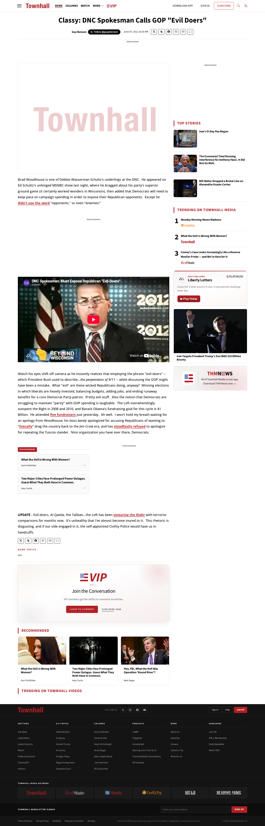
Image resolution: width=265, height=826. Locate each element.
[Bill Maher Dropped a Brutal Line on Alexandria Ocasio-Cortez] (185, 188)
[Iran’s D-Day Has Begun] (185, 139)
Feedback (56, 821)
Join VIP (240, 709)
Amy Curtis (77, 680)
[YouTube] (144, 710)
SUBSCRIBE (224, 6)
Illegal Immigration (65, 762)
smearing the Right (129, 515)
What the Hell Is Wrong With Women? (38, 670)
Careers (174, 744)
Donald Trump (63, 744)
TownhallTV (23, 762)
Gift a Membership (218, 738)
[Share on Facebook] (169, 32)
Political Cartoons (26, 756)
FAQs (227, 709)
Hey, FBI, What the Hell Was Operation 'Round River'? (141, 670)
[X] (123, 710)
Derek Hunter (100, 738)
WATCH (85, 6)
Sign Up (239, 809)
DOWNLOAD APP (183, 6)
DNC (20, 555)
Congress (60, 738)
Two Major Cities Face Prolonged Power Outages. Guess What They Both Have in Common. (93, 672)
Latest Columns (25, 744)
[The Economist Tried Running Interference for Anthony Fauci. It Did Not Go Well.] (185, 163)
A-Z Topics (62, 723)
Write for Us (176, 756)
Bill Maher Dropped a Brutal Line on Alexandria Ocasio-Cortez (221, 183)
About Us (175, 732)
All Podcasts (138, 762)
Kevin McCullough (103, 744)
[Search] (238, 6)
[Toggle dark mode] (246, 6)
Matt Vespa (129, 680)
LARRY (135, 732)
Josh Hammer (101, 762)
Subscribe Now (111, 609)
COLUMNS (71, 6)
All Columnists (101, 768)
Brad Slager (100, 750)
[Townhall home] (30, 709)
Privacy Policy (42, 821)
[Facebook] (137, 710)
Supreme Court (63, 768)
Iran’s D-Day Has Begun (213, 131)
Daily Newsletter (216, 744)
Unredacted (138, 744)
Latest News (23, 738)
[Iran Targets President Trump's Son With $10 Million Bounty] (210, 331)
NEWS (59, 6)
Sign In (215, 709)
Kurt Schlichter (28, 680)
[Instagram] (130, 710)
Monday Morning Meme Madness (201, 220)
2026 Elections (63, 732)
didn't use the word (34, 203)
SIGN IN (204, 6)
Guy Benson (79, 32)
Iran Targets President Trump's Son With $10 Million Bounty (209, 358)
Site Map (91, 821)
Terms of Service (25, 821)
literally (25, 426)
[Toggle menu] (19, 5)
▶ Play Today (188, 299)
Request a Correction (74, 821)
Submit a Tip (177, 750)
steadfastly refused (129, 426)
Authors (21, 768)
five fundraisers (63, 414)
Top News (22, 732)
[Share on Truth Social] (161, 32)
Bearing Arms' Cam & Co (144, 750)
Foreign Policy (63, 756)
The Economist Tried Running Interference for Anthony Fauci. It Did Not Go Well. (222, 160)
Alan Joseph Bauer (103, 756)
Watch (21, 750)
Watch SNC (214, 750)
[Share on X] (154, 32)
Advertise (175, 738)
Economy (60, 750)
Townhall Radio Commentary (146, 756)
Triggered (137, 738)
